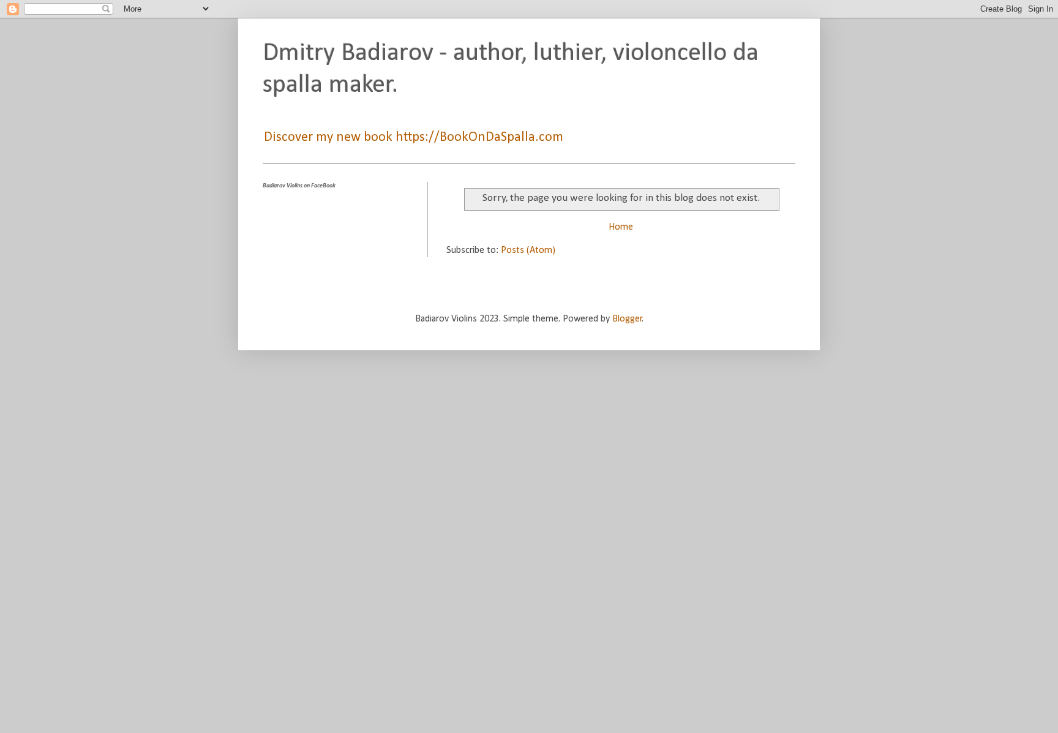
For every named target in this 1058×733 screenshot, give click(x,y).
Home (621, 227)
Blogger (627, 319)
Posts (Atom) (528, 250)
